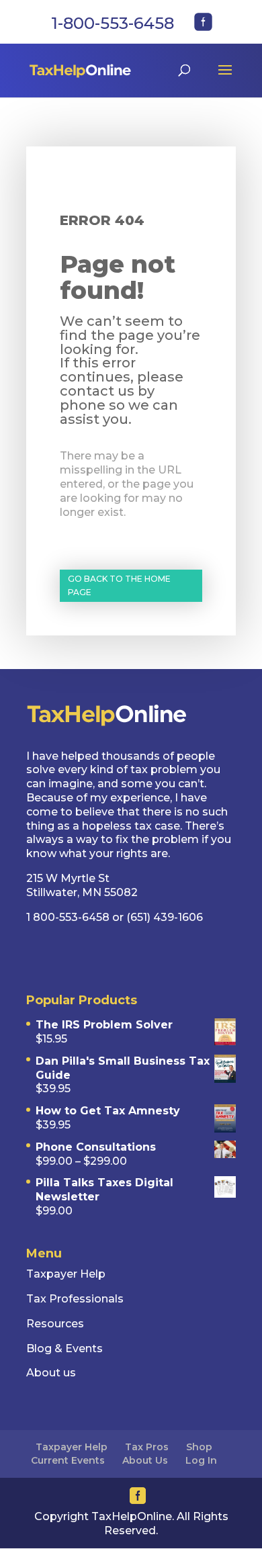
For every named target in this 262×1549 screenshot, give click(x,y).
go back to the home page (119, 585)
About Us (145, 1460)
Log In (201, 1460)
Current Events (68, 1460)
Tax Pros (147, 1447)
